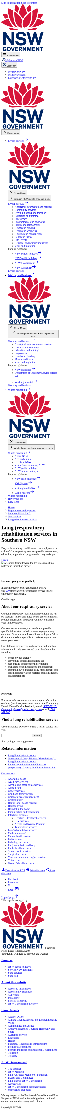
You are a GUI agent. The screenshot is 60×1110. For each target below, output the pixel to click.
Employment (21, 353)
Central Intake (15, 799)
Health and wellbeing (26, 230)
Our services (7, 773)
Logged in (11, 66)
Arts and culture (23, 459)
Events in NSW (23, 462)
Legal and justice (23, 236)
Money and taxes (24, 359)
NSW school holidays (26, 471)
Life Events (21, 239)
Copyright (13, 994)
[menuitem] (17, 71)
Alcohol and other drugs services (25, 784)
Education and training (26, 215)
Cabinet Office (16, 1016)
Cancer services (16, 790)
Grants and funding (25, 227)
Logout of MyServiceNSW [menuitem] (22, 77)
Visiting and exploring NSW (30, 465)
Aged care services (18, 781)
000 (8, 590)
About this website (13, 982)
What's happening (19, 453)
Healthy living (15, 806)
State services (15, 972)
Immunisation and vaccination (24, 812)
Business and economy (27, 347)
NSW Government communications (27, 1086)
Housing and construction (28, 233)
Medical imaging (17, 833)
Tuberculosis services (26, 827)
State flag (13, 975)
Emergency (21, 218)
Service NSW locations (20, 969)
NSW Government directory (23, 1003)
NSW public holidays (26, 468)
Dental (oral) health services (22, 802)
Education (13, 1037)
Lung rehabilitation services (22, 830)
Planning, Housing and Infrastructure (27, 1043)
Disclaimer (13, 997)
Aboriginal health (17, 778)
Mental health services (19, 836)
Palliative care (15, 839)
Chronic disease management (23, 796)
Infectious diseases (18, 815)
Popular (6, 960)
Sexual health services (19, 851)
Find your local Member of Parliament (28, 1074)
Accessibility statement (20, 991)
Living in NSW (18, 203)
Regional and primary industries (31, 242)
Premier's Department (19, 1046)
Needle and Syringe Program (30, 824)
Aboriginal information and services (33, 206)
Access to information (19, 988)
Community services (25, 209)
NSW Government (14, 1062)
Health (11, 1040)
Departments (10, 1010)
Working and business (21, 341)
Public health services (19, 848)
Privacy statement (17, 1000)
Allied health (15, 787)
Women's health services (21, 863)
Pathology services (18, 842)
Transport (13, 1052)
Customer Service (17, 1034)
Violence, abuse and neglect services (27, 857)
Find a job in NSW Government (25, 1080)
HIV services (21, 821)
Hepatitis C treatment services (30, 818)
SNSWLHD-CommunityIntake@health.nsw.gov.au (29, 708)
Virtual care (14, 860)
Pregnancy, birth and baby (22, 845)
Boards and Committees (20, 1077)
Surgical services (17, 854)
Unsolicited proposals (19, 1089)
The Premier (14, 1068)
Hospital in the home (19, 809)
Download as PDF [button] (13, 870)
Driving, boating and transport (30, 212)
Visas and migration (25, 245)
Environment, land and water (30, 221)
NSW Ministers (16, 1071)
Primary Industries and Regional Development (32, 1049)
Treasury (12, 1055)
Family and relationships (27, 224)
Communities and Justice (21, 1025)
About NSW (21, 456)
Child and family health (20, 793)
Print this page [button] (35, 870)
